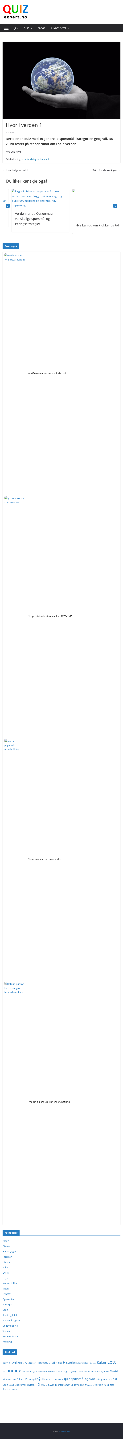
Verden (6, 1331)
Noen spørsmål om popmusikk (44, 859)
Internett (92, 1363)
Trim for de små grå (105, 170)
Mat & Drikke (90, 1371)
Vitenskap (7, 1341)
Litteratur (52, 1371)
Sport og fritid (10, 1315)
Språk (11, 1385)
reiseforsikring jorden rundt (36, 159)
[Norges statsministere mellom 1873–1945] (14, 616)
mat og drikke (103, 1371)
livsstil (59, 1371)
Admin (11, 132)
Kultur (6, 1267)
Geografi (49, 1362)
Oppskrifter (8, 1299)
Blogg (41, 28)
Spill (115, 1379)
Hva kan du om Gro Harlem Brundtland (49, 1101)
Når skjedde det (9, 1379)
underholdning (78, 1384)
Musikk (114, 1371)
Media (6, 1288)
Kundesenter (58, 28)
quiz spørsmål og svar (79, 1379)
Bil (10, 1363)
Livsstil (6, 1272)
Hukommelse (81, 1363)
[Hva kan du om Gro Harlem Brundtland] (14, 1102)
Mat (81, 1371)
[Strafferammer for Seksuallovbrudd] (14, 373)
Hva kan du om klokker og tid (88, 225)
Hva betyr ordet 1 (17, 170)
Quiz (26, 28)
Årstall (5, 1389)
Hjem (16, 28)
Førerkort (7, 1256)
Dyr (22, 1363)
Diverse (6, 1246)
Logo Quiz (74, 1371)
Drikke (16, 1362)
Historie (7, 1262)
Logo (5, 1278)
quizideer (50, 1379)
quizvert (108, 1379)
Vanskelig (90, 1385)
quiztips (100, 1379)
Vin (105, 1385)
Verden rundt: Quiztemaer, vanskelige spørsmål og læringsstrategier (25, 218)
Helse (59, 1362)
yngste (110, 1384)
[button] (31, 28)
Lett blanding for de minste (35, 1371)
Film (34, 1363)
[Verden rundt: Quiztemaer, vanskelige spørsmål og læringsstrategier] (31, 191)
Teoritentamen (62, 1384)
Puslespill (7, 1304)
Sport (5, 1309)
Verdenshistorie (11, 1336)
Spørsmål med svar (40, 1384)
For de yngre (9, 1251)
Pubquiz (21, 1379)
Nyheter (7, 1293)
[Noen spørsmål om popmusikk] (14, 859)
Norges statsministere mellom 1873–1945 (50, 616)
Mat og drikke (10, 1283)
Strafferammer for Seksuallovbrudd (47, 373)
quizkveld (59, 1379)
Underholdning (10, 1325)
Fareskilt (28, 1363)
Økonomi (13, 1389)
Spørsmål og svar (12, 1320)
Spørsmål (20, 1384)
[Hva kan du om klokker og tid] (92, 191)
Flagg (39, 1362)
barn (5, 1362)
